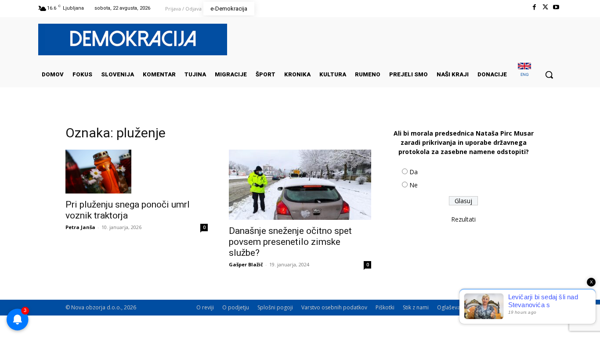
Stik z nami (416, 307)
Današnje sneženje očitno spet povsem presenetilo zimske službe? (290, 242)
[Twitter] (545, 7)
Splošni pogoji (275, 307)
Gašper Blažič (246, 264)
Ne (413, 185)
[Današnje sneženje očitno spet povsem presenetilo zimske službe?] (300, 185)
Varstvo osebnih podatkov (334, 307)
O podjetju (235, 307)
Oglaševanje (452, 307)
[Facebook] (533, 7)
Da (413, 172)
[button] (549, 74)
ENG (524, 74)
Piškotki (385, 307)
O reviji (205, 307)
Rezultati (463, 219)
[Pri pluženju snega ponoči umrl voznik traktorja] (136, 172)
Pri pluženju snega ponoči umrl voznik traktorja (127, 210)
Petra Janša (80, 227)
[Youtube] (556, 7)
